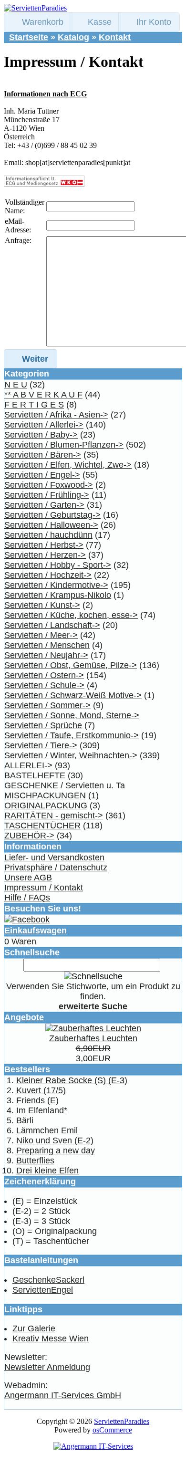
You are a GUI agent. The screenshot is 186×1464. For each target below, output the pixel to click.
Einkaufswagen (35, 930)
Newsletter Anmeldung (47, 1367)
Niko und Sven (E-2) (54, 1140)
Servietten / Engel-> (42, 475)
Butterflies (35, 1160)
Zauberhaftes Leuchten (93, 1038)
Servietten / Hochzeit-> (48, 575)
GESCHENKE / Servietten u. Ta (64, 785)
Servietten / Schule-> (44, 685)
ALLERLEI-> (28, 765)
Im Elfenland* (41, 1110)
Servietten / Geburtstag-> (52, 515)
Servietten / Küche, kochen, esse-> (71, 615)
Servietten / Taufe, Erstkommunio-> (71, 735)
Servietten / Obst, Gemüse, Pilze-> (70, 665)
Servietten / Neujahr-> (46, 655)
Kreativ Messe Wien (50, 1338)
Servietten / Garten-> (44, 505)
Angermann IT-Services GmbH (62, 1395)
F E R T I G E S (34, 404)
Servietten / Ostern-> (44, 675)
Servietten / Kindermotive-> (56, 585)
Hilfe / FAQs (27, 897)
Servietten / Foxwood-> (48, 485)
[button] (38, 22)
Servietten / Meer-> (41, 635)
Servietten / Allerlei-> (43, 424)
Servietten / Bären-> (42, 455)
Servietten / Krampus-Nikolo (57, 595)
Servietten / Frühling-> (46, 495)
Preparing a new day (55, 1150)
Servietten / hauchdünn (48, 535)
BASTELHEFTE (34, 775)
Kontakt (115, 37)
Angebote (24, 1017)
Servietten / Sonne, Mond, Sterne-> (71, 715)
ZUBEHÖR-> (29, 835)
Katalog (73, 37)
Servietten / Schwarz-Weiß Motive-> (73, 695)
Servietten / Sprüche (43, 725)
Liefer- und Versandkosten (54, 857)
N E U (15, 384)
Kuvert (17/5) (41, 1090)
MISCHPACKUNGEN (45, 795)
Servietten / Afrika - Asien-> (56, 414)
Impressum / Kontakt (43, 887)
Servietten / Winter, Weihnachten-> (70, 755)
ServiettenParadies (121, 1421)
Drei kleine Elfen (47, 1170)
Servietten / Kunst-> (42, 605)
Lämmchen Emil (47, 1130)
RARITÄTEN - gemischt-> (53, 815)
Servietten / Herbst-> (43, 545)
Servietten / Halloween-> (51, 525)
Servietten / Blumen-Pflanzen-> (64, 445)
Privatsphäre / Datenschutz (55, 867)
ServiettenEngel (42, 1290)
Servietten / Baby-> (41, 434)
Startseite (28, 37)
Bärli (24, 1120)
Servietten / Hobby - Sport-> (57, 565)
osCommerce (112, 1430)
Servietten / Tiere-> (40, 745)
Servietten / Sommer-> (47, 705)
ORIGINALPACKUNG (45, 805)
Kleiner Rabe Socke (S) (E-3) (71, 1080)
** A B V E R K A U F (43, 394)
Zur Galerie (33, 1328)
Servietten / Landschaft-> (52, 625)
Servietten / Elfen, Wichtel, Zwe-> (68, 465)
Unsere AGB (28, 877)
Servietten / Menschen (47, 645)
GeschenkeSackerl (48, 1280)
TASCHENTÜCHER (42, 825)
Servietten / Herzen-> (45, 555)
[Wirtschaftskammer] (44, 184)
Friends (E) (37, 1100)
